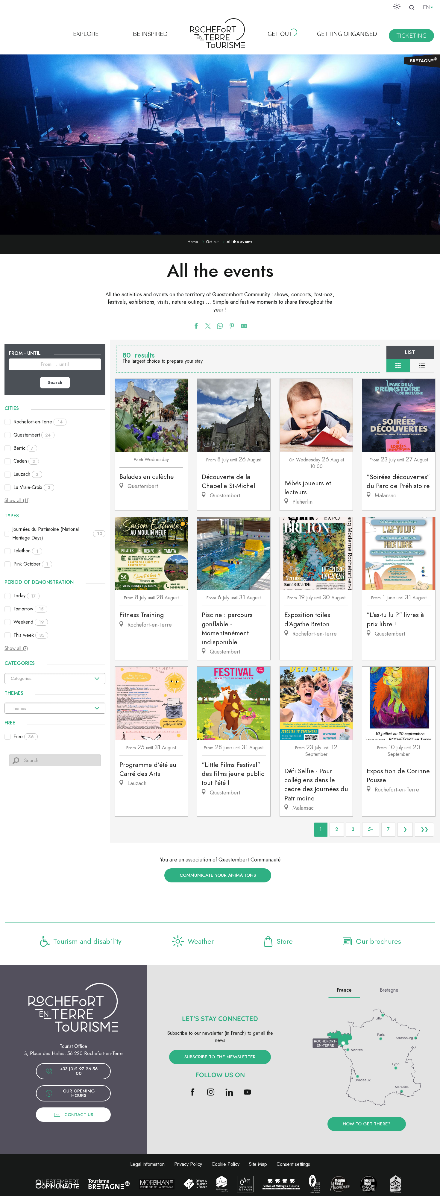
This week (28, 635)
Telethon (25, 550)
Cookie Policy (225, 1164)
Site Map (258, 1164)
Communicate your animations (218, 875)
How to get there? (367, 1124)
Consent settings (293, 1164)
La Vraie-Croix (31, 487)
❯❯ (424, 829)
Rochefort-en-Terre (38, 421)
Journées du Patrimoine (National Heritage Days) (57, 533)
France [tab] (344, 990)
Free (23, 736)
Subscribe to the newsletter (220, 1057)
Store (285, 941)
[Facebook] (192, 1092)
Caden (24, 461)
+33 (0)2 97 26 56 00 (79, 1071)
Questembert (32, 434)
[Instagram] (211, 1092)
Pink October (30, 563)
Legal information (147, 1164)
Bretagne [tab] (389, 990)
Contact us (78, 1114)
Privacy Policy (188, 1164)
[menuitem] (85, 33)
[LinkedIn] (229, 1092)
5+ (371, 829)
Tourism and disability (87, 941)
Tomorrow (28, 608)
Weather (201, 941)
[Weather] (396, 6)
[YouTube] (247, 1092)
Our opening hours (79, 1093)
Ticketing (411, 35)
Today (24, 595)
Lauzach (25, 474)
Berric (23, 448)
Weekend (28, 621)
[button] (411, 7)
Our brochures (378, 941)
